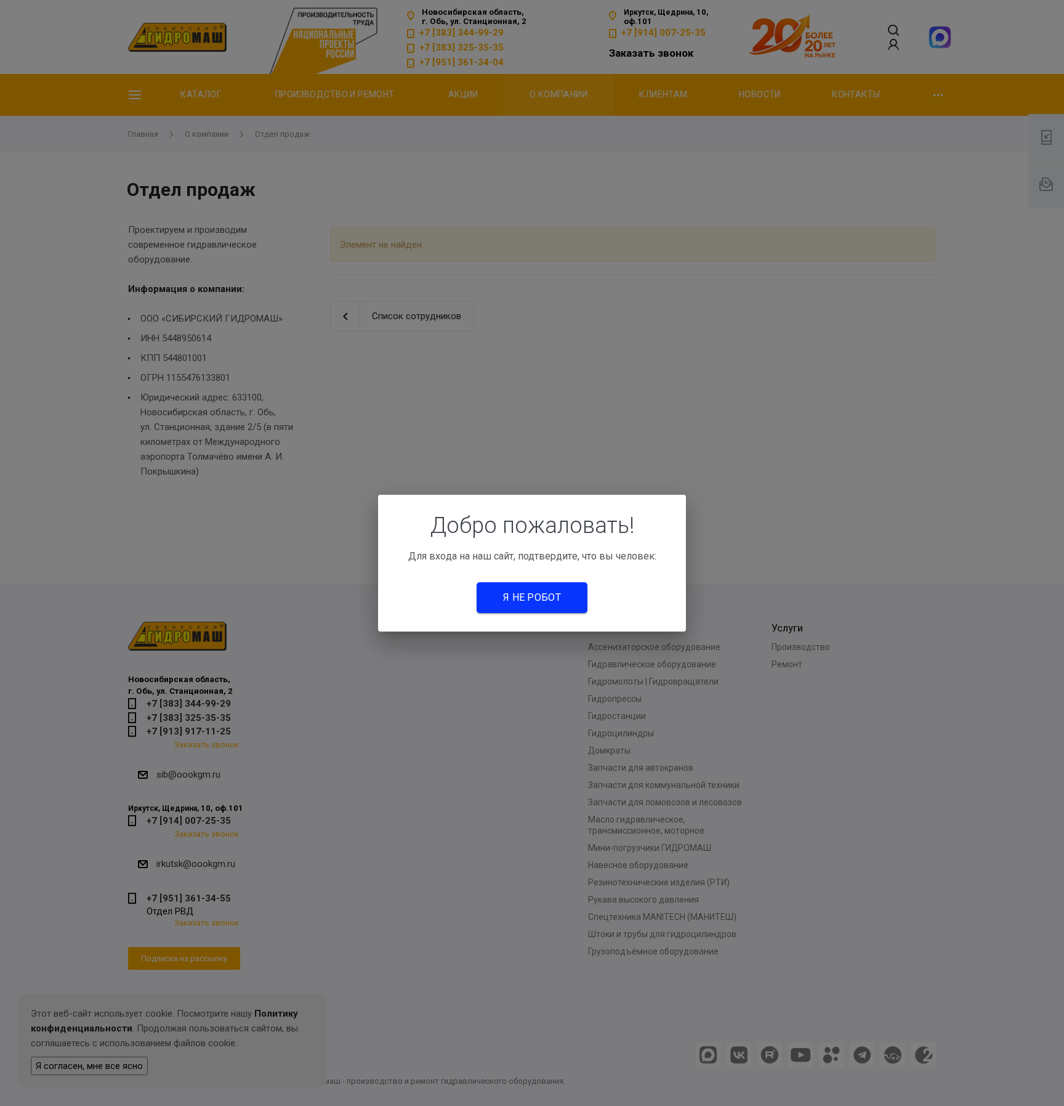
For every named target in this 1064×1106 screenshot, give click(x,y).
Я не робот (532, 597)
